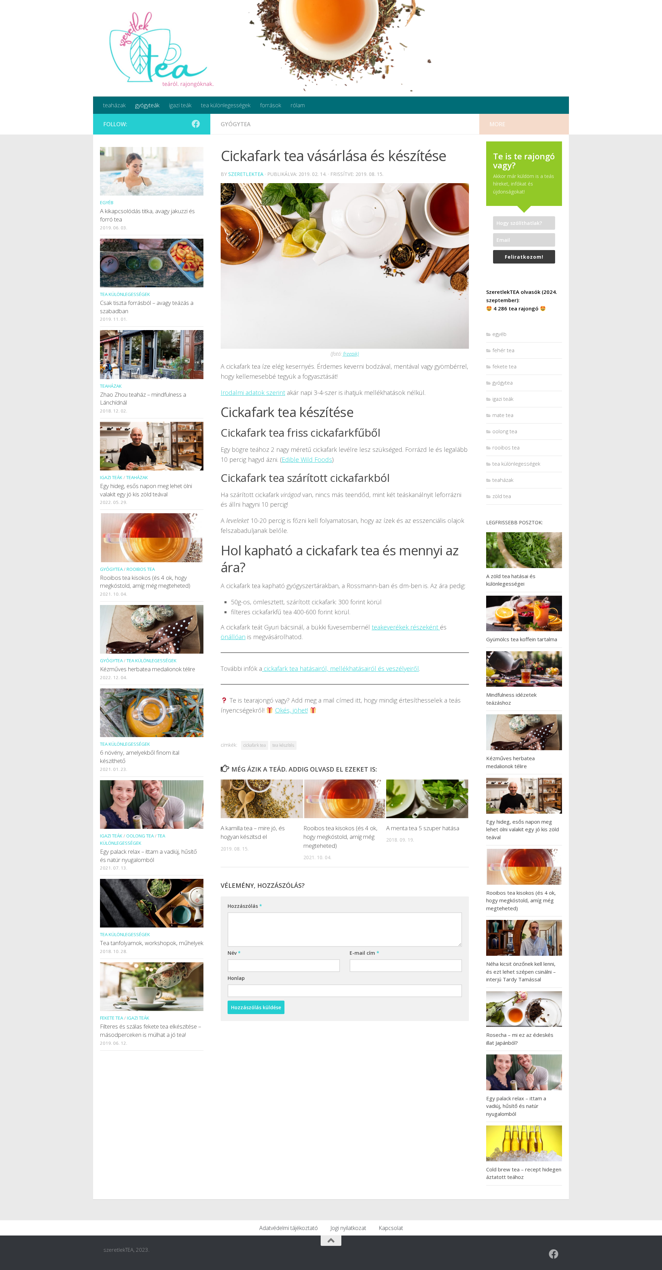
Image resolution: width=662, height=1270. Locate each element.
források (270, 105)
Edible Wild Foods (307, 459)
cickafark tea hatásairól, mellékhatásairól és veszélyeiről (340, 668)
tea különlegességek (225, 105)
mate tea (502, 414)
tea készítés (283, 745)
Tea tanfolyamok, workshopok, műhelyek (151, 943)
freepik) (351, 353)
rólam (298, 105)
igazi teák (180, 105)
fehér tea (503, 350)
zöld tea (501, 496)
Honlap (236, 978)
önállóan (233, 637)
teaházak (114, 105)
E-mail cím (364, 953)
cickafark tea (254, 745)
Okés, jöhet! (291, 710)
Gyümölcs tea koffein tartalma (521, 639)
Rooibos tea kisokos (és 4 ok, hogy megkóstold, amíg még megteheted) (340, 837)
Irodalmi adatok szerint (253, 392)
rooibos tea (141, 569)
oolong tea (140, 836)
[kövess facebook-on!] (196, 124)
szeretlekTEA (245, 174)
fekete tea (111, 1018)
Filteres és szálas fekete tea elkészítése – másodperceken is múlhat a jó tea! (150, 1030)
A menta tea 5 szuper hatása (422, 828)
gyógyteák (147, 105)
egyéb (106, 202)
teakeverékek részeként (406, 627)
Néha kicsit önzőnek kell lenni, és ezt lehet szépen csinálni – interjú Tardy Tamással (521, 971)
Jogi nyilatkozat (348, 1228)
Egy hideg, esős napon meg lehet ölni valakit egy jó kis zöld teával (146, 490)
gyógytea (236, 124)
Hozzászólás (245, 906)
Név (234, 953)
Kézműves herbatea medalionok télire (147, 669)
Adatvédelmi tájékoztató (288, 1228)
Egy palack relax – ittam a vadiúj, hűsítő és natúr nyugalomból (148, 855)
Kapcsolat (391, 1228)
